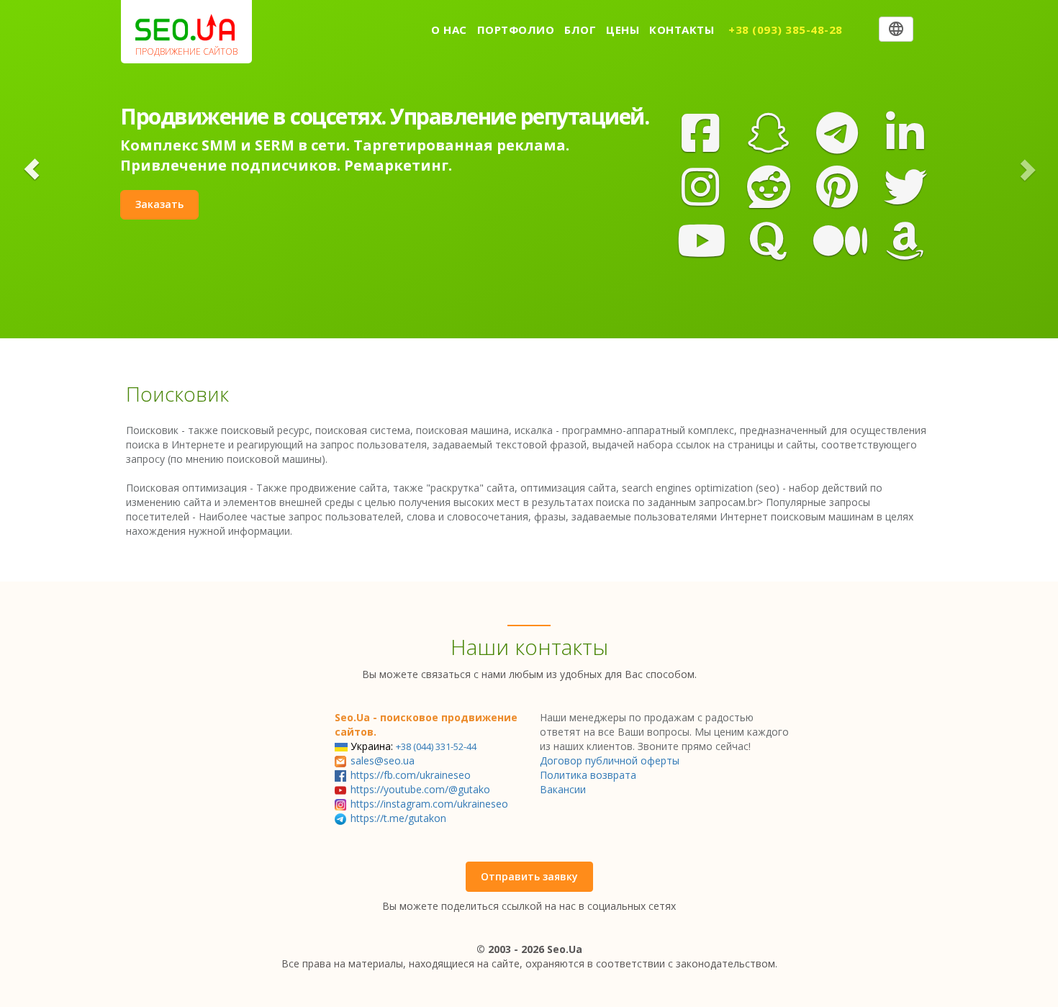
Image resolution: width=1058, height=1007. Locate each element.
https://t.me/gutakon (398, 818)
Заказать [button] (159, 204)
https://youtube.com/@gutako (420, 789)
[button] (31, 169)
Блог (580, 29)
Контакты (681, 29)
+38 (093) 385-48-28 (785, 29)
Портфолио (516, 29)
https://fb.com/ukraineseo (411, 775)
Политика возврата (588, 775)
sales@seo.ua (383, 760)
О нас (449, 29)
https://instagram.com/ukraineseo (429, 803)
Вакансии (563, 789)
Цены (622, 29)
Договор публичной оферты (609, 760)
